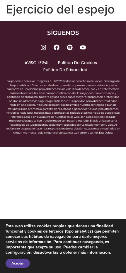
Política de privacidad (65, 70)
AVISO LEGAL (37, 63)
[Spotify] (70, 47)
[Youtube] (83, 47)
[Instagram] (43, 47)
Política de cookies (77, 63)
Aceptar (17, 263)
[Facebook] (56, 47)
